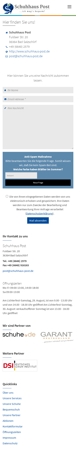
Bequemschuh (11, 409)
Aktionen (8, 420)
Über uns (8, 392)
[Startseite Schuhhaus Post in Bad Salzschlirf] (27, 7)
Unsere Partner (12, 415)
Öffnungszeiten (12, 432)
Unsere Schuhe (12, 404)
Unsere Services (12, 398)
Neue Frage (38, 182)
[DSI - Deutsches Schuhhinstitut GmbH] (20, 366)
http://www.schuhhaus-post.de (29, 51)
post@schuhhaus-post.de (26, 56)
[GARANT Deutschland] (57, 337)
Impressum (9, 437)
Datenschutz (10, 443)
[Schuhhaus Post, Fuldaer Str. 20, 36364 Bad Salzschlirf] (38, 279)
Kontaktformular (13, 426)
